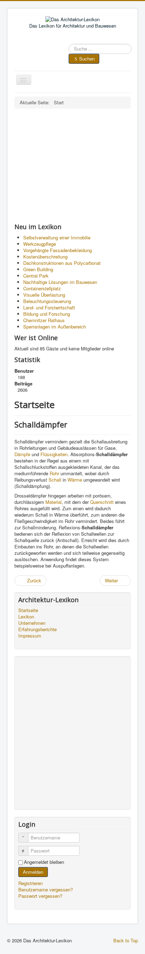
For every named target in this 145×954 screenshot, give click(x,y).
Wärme (75, 479)
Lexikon (26, 616)
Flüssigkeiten (54, 454)
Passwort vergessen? (40, 895)
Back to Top (125, 940)
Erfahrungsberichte (37, 629)
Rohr (54, 473)
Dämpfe (22, 454)
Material (53, 502)
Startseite (28, 610)
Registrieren (31, 883)
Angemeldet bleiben (44, 862)
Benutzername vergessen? (45, 889)
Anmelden (33, 871)
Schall (55, 479)
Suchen (87, 58)
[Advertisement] (72, 165)
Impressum (29, 636)
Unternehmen (31, 623)
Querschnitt (102, 502)
